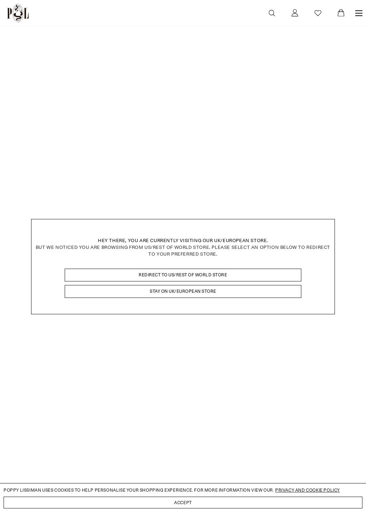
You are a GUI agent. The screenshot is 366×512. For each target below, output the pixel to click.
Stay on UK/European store (183, 291)
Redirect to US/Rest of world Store (183, 275)
